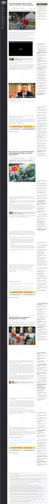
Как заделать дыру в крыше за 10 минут (28, 499)
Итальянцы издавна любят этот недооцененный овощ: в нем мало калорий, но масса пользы (42, 451)
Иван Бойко (10, 320)
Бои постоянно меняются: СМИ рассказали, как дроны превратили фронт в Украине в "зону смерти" (42, 368)
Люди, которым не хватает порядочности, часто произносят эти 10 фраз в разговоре (41, 358)
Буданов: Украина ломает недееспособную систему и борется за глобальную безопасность (41, 253)
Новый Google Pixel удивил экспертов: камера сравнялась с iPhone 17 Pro (42, 193)
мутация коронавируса (24, 289)
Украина (3, 7)
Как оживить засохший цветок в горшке (14, 495)
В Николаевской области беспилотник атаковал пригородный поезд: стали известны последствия (42, 224)
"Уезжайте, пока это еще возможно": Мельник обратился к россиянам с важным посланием (42, 278)
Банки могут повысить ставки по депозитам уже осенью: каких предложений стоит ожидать (41, 209)
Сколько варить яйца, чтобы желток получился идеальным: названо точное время (42, 478)
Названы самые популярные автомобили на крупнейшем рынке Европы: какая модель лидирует (42, 258)
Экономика (3, 9)
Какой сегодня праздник (13, 501)
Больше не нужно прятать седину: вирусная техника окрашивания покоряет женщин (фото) (42, 11)
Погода (2, 20)
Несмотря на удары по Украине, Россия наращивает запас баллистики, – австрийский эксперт (42, 446)
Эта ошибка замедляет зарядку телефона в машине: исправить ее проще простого (42, 16)
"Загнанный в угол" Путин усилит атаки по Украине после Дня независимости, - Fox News (42, 327)
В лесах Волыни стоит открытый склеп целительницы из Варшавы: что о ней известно (42, 141)
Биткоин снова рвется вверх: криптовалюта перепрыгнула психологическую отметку (41, 274)
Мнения (2, 24)
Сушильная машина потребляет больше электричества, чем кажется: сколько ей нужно (41, 227)
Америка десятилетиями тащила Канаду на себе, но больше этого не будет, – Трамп (42, 416)
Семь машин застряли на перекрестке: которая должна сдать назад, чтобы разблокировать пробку (42, 361)
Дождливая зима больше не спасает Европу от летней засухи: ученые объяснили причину (42, 314)
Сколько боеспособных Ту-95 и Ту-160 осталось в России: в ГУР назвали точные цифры (42, 68)
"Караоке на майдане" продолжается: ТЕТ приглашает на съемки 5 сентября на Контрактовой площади (42, 78)
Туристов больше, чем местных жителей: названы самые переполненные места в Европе (42, 121)
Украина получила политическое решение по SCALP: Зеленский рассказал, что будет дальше (42, 129)
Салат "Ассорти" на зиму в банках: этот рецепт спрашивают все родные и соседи (42, 138)
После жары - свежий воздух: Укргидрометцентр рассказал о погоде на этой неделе (42, 353)
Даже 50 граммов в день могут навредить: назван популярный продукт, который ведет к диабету (42, 86)
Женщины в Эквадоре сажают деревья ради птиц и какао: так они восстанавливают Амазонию (41, 390)
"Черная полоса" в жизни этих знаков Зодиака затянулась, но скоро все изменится (42, 256)
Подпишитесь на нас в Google (19, 8)
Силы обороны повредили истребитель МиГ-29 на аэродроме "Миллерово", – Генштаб (41, 201)
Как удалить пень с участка (24, 498)
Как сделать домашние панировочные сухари (26, 496)
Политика (3, 8)
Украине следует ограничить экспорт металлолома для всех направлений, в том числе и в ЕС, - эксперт (42, 146)
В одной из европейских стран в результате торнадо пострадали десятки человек (42, 80)
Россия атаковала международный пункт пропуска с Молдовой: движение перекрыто (42, 365)
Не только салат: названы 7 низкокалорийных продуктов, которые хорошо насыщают (41, 399)
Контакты (3, 28)
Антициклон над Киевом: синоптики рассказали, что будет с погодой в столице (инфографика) (42, 334)
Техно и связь (3, 14)
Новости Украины (12, 483)
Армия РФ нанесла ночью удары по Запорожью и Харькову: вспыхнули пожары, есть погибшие (42, 385)
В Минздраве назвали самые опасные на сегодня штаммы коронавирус (20, 286)
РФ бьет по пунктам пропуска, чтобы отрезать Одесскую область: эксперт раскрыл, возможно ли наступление (42, 118)
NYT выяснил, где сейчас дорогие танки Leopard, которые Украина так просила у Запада (42, 151)
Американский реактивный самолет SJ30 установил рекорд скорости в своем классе (42, 198)
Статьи (2, 22)
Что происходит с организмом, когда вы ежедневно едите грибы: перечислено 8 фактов (42, 371)
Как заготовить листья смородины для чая (36, 495)
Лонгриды (3, 25)
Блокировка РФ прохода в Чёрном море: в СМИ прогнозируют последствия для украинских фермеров (42, 443)
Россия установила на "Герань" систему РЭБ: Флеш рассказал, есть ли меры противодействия (41, 430)
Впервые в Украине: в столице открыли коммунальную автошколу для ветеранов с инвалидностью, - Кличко (41, 124)
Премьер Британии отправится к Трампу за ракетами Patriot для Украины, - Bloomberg (42, 373)
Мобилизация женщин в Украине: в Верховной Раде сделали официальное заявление (42, 53)
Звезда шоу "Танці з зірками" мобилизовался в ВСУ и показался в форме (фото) (42, 281)
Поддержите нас (42, 4)
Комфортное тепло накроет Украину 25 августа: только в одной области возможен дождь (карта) (41, 387)
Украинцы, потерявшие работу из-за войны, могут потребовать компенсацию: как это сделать (42, 89)
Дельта (16, 32)
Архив (2, 26)
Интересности (3, 19)
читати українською (32, 1)
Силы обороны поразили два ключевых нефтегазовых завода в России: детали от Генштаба (42, 229)
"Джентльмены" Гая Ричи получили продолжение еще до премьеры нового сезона (42, 217)
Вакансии (3, 27)
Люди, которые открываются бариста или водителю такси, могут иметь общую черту (42, 448)
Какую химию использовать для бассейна (33, 498)
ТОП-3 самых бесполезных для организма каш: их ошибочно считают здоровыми (41, 115)
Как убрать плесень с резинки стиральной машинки (39, 496)
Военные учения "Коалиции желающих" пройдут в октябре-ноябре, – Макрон (42, 428)
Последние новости (41, 6)
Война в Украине (12, 481)
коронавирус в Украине (16, 289)
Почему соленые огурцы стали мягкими (27, 497)
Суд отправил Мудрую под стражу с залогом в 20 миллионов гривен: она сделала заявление (42, 304)
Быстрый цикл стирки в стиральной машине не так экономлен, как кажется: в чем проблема (42, 288)
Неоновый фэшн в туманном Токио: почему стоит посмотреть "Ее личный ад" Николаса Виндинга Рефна (42, 250)
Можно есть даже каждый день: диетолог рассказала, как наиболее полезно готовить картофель (41, 436)
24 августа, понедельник (41, 438)
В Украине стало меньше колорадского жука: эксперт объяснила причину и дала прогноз (41, 271)
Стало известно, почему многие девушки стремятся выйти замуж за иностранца (21, 447)
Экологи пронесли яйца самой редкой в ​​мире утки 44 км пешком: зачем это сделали (42, 181)
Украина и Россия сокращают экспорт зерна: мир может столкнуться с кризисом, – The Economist (42, 337)
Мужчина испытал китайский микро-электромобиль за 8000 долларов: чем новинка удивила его (42, 465)
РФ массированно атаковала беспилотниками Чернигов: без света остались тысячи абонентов (41, 44)
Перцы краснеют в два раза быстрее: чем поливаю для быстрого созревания (41, 219)
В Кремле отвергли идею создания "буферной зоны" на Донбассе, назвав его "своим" (42, 113)
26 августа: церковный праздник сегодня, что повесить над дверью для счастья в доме (41, 14)
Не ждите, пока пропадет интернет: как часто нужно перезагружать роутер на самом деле (42, 454)
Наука (2, 13)
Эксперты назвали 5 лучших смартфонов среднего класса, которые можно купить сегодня (41, 58)
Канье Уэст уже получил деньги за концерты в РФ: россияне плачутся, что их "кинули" (42, 148)
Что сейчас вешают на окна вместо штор (39, 499)
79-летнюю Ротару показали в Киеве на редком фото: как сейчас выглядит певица (42, 307)
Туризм (2, 18)
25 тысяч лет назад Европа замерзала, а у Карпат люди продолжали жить (42, 290)
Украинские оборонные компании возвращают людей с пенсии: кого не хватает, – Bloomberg (42, 309)
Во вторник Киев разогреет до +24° (42, 363)
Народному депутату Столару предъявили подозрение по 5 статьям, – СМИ (41, 248)
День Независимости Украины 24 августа (22, 501)
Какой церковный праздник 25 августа (33, 501)
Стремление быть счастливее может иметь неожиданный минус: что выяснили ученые (42, 265)
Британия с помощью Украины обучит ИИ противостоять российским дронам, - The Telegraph (41, 83)
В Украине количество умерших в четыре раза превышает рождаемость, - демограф (42, 462)
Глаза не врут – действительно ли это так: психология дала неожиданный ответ (42, 413)
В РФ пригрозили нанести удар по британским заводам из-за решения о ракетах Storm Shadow (42, 330)
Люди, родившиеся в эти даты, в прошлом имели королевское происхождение (41, 421)
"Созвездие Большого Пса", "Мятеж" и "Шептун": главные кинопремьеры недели (42, 94)
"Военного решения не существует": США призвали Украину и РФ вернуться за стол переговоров (42, 382)
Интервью (3, 23)
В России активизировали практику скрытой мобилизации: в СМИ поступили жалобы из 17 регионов (42, 418)
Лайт (2, 15)
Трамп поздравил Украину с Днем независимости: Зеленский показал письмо (42, 204)
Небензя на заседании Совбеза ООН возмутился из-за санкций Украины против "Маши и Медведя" (42, 340)
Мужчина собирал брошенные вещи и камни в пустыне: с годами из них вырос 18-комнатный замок (42, 126)
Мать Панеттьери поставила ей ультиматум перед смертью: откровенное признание (42, 196)
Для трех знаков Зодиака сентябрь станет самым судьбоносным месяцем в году (42, 188)
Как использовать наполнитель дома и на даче (15, 497)
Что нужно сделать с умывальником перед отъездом (16, 499)
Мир (2, 10)
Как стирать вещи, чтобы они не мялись (37, 497)
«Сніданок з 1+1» (25, 36)
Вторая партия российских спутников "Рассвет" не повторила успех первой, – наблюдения (42, 56)
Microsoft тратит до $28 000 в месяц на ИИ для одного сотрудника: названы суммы (42, 110)
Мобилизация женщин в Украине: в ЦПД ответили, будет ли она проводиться (42, 322)
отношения (10, 453)
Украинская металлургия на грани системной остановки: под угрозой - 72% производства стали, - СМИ (42, 91)
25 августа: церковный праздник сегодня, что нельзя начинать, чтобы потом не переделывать (42, 393)
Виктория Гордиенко (12, 156)
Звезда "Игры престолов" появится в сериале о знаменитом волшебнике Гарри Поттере (42, 440)
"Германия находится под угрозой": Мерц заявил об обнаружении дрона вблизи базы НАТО (42, 186)
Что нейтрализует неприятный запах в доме (15, 498)
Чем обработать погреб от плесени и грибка (15, 496)
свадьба (14, 453)
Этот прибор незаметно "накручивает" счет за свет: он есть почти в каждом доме (42, 356)
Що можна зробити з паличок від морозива (25, 495)
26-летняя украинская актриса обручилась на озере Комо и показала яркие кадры (41, 134)
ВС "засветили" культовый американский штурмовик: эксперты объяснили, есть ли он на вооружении (41, 75)
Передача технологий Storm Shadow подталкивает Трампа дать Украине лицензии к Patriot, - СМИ (42, 459)
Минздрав (10, 289)
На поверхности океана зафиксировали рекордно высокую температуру (41, 433)
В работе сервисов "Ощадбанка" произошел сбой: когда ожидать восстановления (41, 107)
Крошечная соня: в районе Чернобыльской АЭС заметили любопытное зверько (42, 243)
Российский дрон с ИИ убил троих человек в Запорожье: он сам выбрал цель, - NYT (42, 456)
